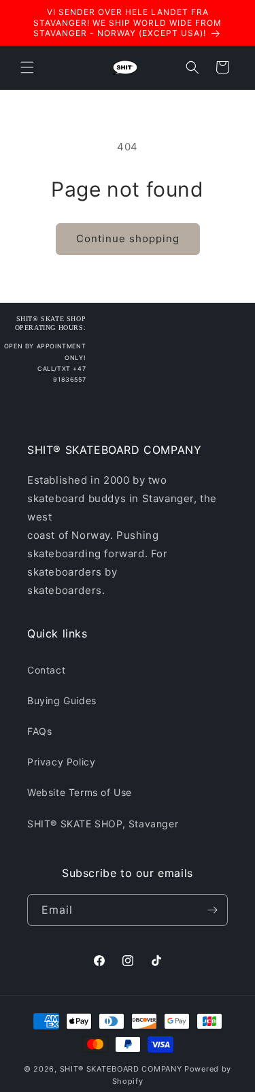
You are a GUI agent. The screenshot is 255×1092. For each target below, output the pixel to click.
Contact (46, 670)
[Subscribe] (212, 910)
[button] (27, 67)
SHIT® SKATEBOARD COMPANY (121, 1069)
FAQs (39, 731)
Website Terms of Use (79, 792)
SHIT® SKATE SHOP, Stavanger (102, 823)
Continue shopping (128, 238)
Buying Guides (62, 700)
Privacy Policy (61, 761)
